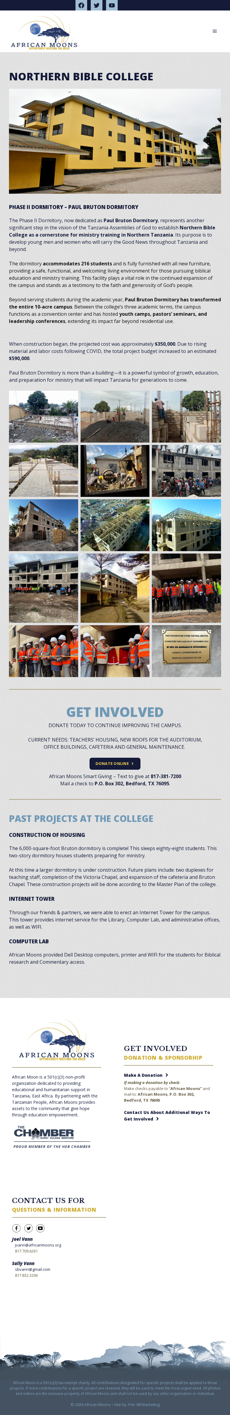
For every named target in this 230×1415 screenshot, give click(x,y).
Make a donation (143, 1075)
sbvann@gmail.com (32, 1269)
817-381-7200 (166, 776)
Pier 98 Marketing (144, 1404)
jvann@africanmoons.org (38, 1245)
